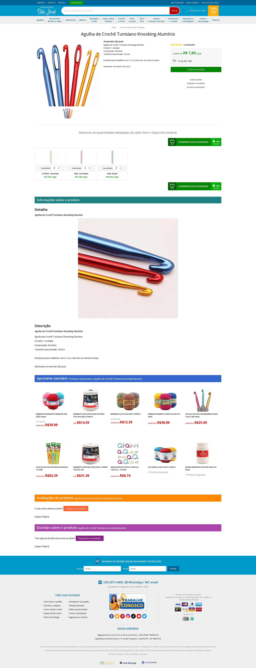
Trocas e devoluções (77, 613)
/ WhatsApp (132, 582)
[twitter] (144, 616)
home (114, 27)
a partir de (40, 425)
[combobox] (120, 11)
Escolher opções (196, 69)
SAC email (151, 582)
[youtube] (139, 616)
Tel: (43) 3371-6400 (197, 10)
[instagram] (128, 616)
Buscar (175, 10)
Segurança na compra (78, 617)
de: (37, 422)
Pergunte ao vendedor (89, 538)
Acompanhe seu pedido (79, 601)
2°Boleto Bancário (76, 605)
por (75, 423)
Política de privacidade (78, 609)
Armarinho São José (113, 41)
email (125, 568)
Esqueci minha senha (52, 613)
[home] (46, 14)
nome (80, 568)
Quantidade (46, 168)
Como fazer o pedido (53, 601)
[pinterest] (122, 616)
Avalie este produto (76, 508)
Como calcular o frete (53, 609)
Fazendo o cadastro (52, 605)
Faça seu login (212, 2)
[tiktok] (133, 616)
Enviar (173, 568)
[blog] (117, 616)
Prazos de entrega (51, 617)
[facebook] (111, 616)
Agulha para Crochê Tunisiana (132, 27)
